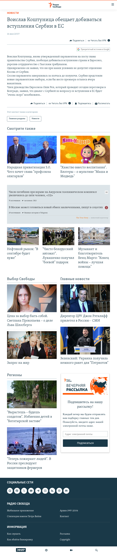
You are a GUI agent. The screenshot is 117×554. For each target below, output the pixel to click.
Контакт (64, 516)
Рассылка (65, 534)
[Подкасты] (59, 491)
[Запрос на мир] (32, 345)
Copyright (65, 540)
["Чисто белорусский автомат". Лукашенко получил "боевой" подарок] (58, 236)
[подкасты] (46, 550)
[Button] (76, 41)
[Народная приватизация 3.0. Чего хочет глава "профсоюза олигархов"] (32, 150)
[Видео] (71, 550)
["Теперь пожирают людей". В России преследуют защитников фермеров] (32, 441)
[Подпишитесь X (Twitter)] (24, 491)
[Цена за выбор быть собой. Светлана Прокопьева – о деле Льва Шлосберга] (32, 298)
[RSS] (52, 491)
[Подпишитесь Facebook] (17, 491)
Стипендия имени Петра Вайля (24, 516)
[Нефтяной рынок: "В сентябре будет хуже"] (23, 236)
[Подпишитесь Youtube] (31, 491)
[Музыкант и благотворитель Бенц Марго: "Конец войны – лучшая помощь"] (94, 236)
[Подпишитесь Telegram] (38, 491)
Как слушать (13, 534)
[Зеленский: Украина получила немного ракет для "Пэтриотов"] (85, 341)
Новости (13, 13)
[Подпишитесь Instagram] (45, 491)
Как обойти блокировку (20, 540)
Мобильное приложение (20, 511)
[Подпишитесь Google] (10, 491)
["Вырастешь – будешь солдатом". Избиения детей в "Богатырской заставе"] (32, 394)
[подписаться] (66, 491)
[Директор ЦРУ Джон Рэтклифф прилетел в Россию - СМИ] (85, 298)
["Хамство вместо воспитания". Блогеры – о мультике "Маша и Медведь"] (85, 150)
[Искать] (96, 550)
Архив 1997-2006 (69, 511)
